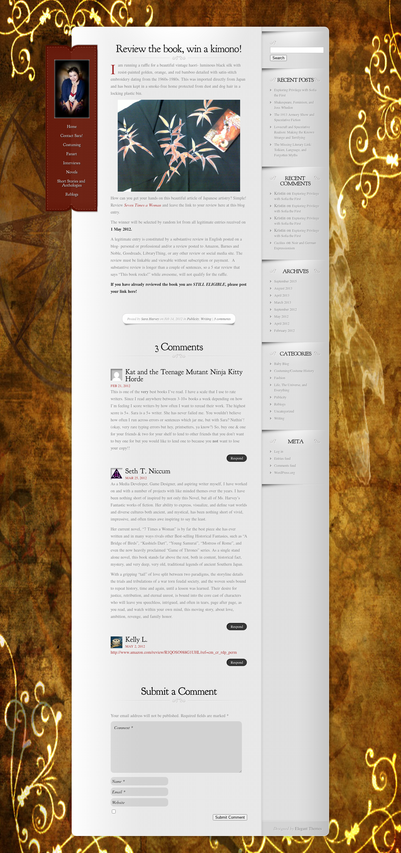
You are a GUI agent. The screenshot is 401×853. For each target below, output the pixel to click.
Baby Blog (281, 363)
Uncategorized (284, 411)
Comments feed (285, 465)
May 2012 (281, 316)
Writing (206, 318)
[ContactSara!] (71, 136)
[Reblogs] (71, 194)
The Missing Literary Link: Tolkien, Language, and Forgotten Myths (293, 149)
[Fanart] (71, 154)
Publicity (193, 318)
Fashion (279, 377)
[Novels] (71, 172)
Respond (237, 458)
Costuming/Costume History (294, 370)
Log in (278, 451)
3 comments (222, 318)
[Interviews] (71, 163)
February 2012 (284, 330)
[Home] (71, 127)
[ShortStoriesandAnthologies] (71, 183)
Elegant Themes (308, 828)
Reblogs (280, 404)
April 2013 (281, 295)
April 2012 (281, 323)
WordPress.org (284, 472)
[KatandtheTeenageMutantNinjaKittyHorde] (185, 374)
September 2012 (285, 309)
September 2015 (285, 281)
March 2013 (282, 302)
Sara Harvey (150, 318)
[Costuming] (71, 145)
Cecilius (279, 242)
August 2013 (283, 288)
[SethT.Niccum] (148, 470)
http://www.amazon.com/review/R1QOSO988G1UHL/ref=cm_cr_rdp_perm (174, 652)
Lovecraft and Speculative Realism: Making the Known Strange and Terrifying (294, 132)
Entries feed (282, 458)
